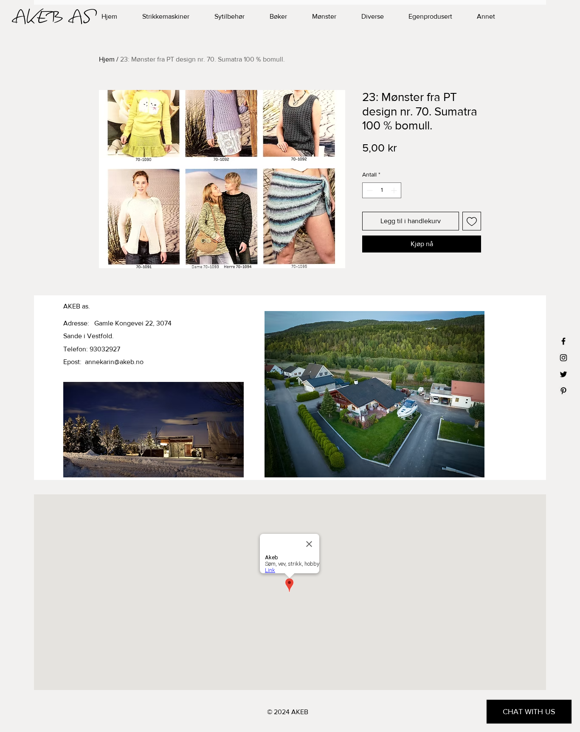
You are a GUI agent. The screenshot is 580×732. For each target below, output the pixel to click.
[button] (422, 16)
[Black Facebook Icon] (563, 341)
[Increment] (394, 190)
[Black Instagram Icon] (563, 357)
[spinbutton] (381, 190)
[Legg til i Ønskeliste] (471, 221)
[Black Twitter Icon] (563, 374)
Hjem (107, 59)
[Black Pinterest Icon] (563, 390)
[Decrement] (368, 190)
